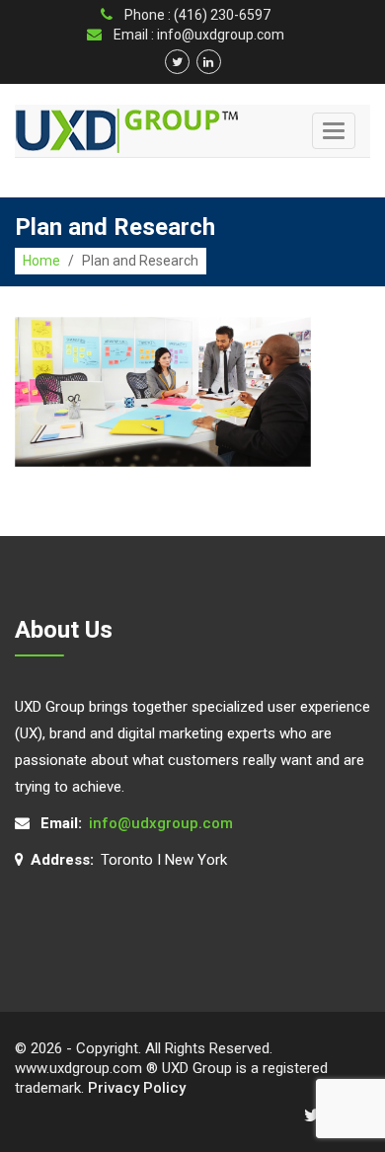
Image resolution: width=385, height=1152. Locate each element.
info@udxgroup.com (161, 823)
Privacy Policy (137, 1088)
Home (41, 261)
